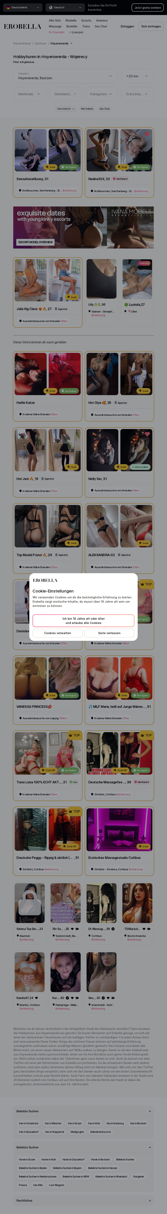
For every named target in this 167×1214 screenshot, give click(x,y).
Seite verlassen (109, 633)
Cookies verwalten (57, 633)
